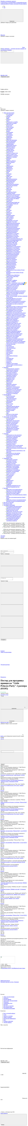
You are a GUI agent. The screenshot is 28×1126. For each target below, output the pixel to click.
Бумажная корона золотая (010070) (9, 866)
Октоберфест (9, 359)
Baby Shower (9, 353)
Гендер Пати (9, 351)
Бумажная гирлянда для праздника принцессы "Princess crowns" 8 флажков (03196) (12, 781)
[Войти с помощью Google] (12, 571)
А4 (1, 738)
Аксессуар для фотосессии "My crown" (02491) (12, 785)
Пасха (7, 357)
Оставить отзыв (4, 694)
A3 (3, 738)
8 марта (8, 354)
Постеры (5, 488)
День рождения (10, 346)
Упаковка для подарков (12, 363)
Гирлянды (5, 367)
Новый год (9, 362)
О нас (2, 2)
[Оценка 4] (12, 621)
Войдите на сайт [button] (5, 722)
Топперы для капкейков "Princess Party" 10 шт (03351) (14, 842)
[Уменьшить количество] (12, 745)
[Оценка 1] (12, 587)
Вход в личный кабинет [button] (9, 1013)
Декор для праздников (8, 112)
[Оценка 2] (12, 599)
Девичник (8, 349)
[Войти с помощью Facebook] (12, 560)
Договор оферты (23, 3)
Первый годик (9, 350)
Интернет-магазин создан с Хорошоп (10, 982)
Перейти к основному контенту (8, 1)
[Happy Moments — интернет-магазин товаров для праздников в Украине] (8, 963)
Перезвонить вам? (5, 76)
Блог (8, 3)
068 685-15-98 (4, 75)
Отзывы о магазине (14, 3)
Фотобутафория (7, 394)
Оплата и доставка (7, 2)
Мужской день (9, 358)
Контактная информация (9, 1018)
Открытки (5, 433)
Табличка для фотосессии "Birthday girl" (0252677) (13, 894)
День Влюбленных (11, 348)
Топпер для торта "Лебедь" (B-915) (9, 925)
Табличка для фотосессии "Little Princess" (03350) (13, 775)
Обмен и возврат (16, 2)
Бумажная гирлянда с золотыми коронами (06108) (13, 862)
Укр (4, 7)
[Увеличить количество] (12, 758)
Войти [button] (2, 736)
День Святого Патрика (12, 355)
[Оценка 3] (12, 610)
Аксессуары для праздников (10, 416)
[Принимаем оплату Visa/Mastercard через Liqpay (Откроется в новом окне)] (13, 968)
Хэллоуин (8, 361)
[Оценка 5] (12, 633)
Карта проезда (4, 1113)
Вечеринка (9, 345)
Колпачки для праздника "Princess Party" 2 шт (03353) (14, 830)
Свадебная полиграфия (9, 505)
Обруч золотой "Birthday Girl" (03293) (10, 898)
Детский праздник (10, 344)
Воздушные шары (7, 503)
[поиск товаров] (12, 58)
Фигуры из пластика (8, 502)
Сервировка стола (7, 458)
